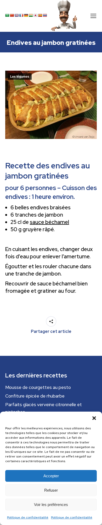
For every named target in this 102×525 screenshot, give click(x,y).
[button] (94, 418)
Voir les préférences (51, 504)
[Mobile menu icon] (93, 16)
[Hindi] (31, 15)
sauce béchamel (49, 222)
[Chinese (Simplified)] (12, 15)
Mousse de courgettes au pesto (38, 387)
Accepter (51, 476)
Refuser (51, 490)
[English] (17, 15)
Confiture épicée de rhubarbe (35, 396)
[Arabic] (7, 15)
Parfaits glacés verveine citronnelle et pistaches (43, 408)
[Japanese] (35, 15)
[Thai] (45, 15)
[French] (21, 15)
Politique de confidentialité (27, 517)
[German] (26, 15)
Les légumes (19, 76)
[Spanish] (40, 15)
